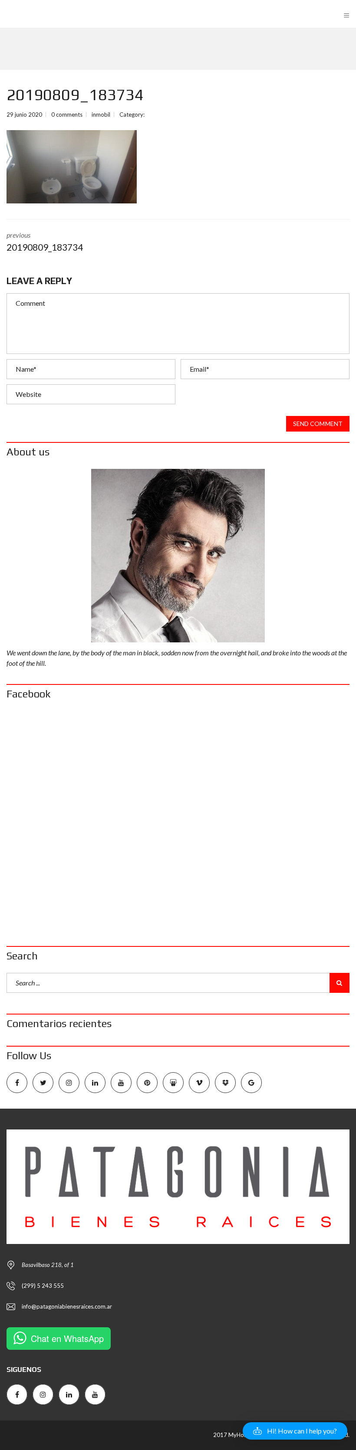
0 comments (66, 114)
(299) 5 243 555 (43, 1285)
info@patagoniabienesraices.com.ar (67, 1306)
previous (45, 241)
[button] (295, 1431)
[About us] (178, 555)
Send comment (318, 423)
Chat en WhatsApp (67, 1338)
